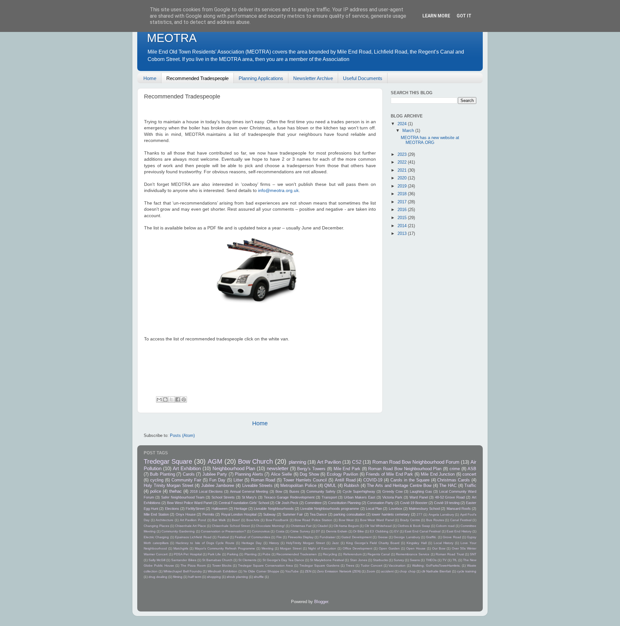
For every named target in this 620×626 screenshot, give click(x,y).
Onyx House (186, 514)
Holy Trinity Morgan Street (168, 485)
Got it (464, 15)
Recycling (330, 554)
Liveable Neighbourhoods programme (329, 508)
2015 (403, 218)
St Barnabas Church (217, 560)
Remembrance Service (412, 554)
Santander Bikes (183, 560)
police (155, 491)
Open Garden (389, 548)
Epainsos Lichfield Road (193, 537)
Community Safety (321, 491)
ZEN (308, 571)
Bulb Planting (162, 474)
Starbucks (380, 560)
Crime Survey (300, 531)
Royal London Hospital (239, 514)
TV (444, 560)
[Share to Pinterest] (184, 399)
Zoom (371, 571)
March (408, 130)
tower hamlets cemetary (391, 514)
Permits (208, 514)
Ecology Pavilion (342, 474)
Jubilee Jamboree (217, 485)
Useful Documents (362, 78)
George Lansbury (407, 537)
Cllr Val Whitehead (378, 526)
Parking (232, 554)
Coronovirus (261, 531)
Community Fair (186, 480)
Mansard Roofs (459, 508)
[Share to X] (171, 399)
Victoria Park (392, 497)
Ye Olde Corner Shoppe (261, 571)
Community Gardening (178, 531)
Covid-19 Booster (414, 503)
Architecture (164, 520)
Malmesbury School (424, 508)
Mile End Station (156, 514)
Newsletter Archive (313, 78)
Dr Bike (358, 531)
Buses (294, 491)
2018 (403, 194)
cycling (156, 480)
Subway (269, 514)
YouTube (292, 571)
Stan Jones (358, 560)
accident (387, 571)
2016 (403, 209)
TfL (454, 560)
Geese (383, 537)
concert (469, 474)
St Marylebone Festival (327, 560)
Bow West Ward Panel (377, 520)
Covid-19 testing (447, 503)
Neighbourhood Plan (233, 468)
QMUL (330, 485)
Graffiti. (431, 537)
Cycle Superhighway (359, 491)
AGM (215, 461)
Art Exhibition (187, 468)
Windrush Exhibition (222, 571)
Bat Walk (219, 520)
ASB (472, 469)
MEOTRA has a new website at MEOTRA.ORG (430, 140)
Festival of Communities (252, 537)
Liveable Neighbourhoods (274, 508)
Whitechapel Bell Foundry (182, 571)
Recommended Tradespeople (197, 78)
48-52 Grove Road (450, 497)
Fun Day (217, 480)
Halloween (220, 508)
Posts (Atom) (182, 435)
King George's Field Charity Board (372, 543)
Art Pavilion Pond (193, 520)
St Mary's (249, 497)
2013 (403, 233)
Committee (313, 503)
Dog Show (309, 474)
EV (396, 531)
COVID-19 (372, 480)
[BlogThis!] (165, 399)
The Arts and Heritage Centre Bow (399, 485)
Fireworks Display (301, 537)
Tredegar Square (168, 461)
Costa (280, 531)
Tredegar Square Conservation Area (265, 565)
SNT (473, 554)
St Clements (247, 560)
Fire (279, 537)
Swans (415, 560)
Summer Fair (293, 514)
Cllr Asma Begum (346, 526)
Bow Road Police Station (313, 520)
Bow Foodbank (277, 520)
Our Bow (438, 548)
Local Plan (374, 508)
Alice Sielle (281, 474)
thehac (175, 491)
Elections (172, 508)
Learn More (436, 15)
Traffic (470, 485)
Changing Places (156, 526)
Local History (443, 543)
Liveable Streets (257, 485)
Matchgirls (180, 548)
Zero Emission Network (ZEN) (339, 571)
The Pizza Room (193, 565)
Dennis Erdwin (336, 531)
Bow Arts (253, 520)
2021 (403, 170)
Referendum (352, 554)
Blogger (321, 602)
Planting (250, 554)
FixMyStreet (195, 508)
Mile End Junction (438, 474)
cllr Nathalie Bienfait (436, 571)
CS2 (356, 462)
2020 (403, 178)
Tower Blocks (222, 565)
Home (149, 78)
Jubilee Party (214, 474)
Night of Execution (322, 548)
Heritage (240, 508)
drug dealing (158, 577)
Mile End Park (347, 469)
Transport (329, 497)
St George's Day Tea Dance (283, 560)
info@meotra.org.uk (278, 190)
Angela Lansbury (441, 514)
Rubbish (351, 485)
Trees (350, 565)
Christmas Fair (301, 526)
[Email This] (159, 399)
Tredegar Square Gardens (319, 565)
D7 (318, 531)
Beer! (236, 520)
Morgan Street (291, 548)
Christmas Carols (453, 480)
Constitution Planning (344, 503)
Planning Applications (261, 78)
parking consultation (349, 514)
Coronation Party (380, 503)
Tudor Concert (371, 565)
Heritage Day (252, 543)
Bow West (346, 520)
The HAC (448, 485)
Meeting (268, 548)
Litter (238, 480)
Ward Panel (418, 497)
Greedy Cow (392, 491)
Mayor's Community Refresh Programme (225, 548)
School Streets (223, 497)
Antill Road (345, 480)
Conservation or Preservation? (223, 531)
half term (194, 577)
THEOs (431, 560)
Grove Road (452, 537)
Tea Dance (318, 514)
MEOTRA (172, 38)
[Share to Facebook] (177, 399)
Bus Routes (435, 520)
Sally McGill (157, 560)
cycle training (466, 571)
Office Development (357, 548)
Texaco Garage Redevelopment (289, 497)
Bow (278, 491)
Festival (223, 537)
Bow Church (255, 461)
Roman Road (263, 480)
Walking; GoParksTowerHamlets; (436, 565)
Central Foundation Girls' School (244, 503)
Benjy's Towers (311, 469)
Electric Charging (156, 537)
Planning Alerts (249, 474)
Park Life (214, 554)
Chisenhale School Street (231, 526)
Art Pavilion (329, 462)
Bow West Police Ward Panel (189, 503)
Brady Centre (410, 520)
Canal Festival (460, 520)
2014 (403, 226)
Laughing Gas (421, 491)
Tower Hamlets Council (305, 480)
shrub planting (237, 577)
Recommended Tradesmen (296, 554)
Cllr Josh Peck (286, 503)
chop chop (407, 571)
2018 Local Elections (206, 491)
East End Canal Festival (422, 531)
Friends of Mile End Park (389, 474)
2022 (403, 162)
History (274, 543)
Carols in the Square (409, 480)
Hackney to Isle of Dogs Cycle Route (205, 543)
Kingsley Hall (416, 543)
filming (177, 577)
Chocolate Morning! (270, 526)
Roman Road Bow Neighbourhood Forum (416, 462)
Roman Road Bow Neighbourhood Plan (404, 469)
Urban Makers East (359, 497)
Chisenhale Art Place (190, 526)
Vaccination (397, 565)
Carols (189, 474)
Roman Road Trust (450, 554)
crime (455, 469)
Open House (416, 548)
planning (297, 462)
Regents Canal (378, 554)
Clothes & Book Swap (414, 526)
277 (419, 514)
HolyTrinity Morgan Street (305, 543)
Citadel (322, 526)
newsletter (277, 468)
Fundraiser (328, 537)
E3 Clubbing (379, 531)
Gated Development (356, 537)
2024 (403, 124)
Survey (399, 560)
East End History (459, 531)
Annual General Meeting (249, 491)
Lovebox (395, 508)
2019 (403, 186)
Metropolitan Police (298, 485)
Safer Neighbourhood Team (183, 497)
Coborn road (445, 526)
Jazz (335, 543)
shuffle (259, 577)
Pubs (266, 554)
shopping (214, 577)
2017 (403, 202)
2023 (403, 154)
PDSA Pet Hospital (188, 554)
